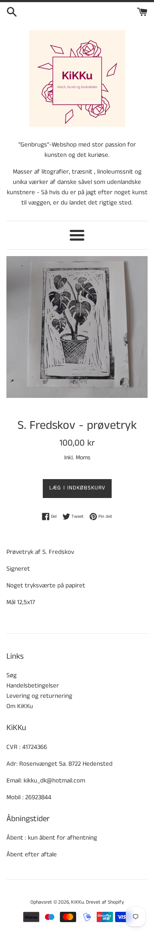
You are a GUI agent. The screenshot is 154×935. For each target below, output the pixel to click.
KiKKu (77, 902)
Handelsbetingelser (32, 685)
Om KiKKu (19, 706)
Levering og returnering (39, 695)
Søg (11, 675)
